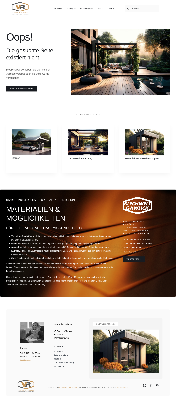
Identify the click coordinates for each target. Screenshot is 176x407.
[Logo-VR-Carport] (20, 3)
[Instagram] (144, 385)
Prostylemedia (122, 387)
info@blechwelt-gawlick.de (136, 233)
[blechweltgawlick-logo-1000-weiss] (137, 198)
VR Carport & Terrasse (68, 387)
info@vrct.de (25, 360)
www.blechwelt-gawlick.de (136, 230)
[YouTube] (157, 385)
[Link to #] (164, 8)
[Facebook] (150, 385)
